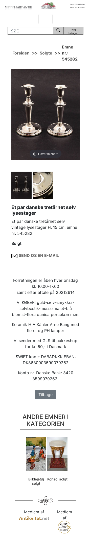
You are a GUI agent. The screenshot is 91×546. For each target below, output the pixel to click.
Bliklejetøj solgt (36, 481)
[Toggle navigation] (45, 19)
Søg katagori (73, 31)
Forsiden (21, 53)
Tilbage (45, 394)
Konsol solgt (57, 479)
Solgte (46, 53)
